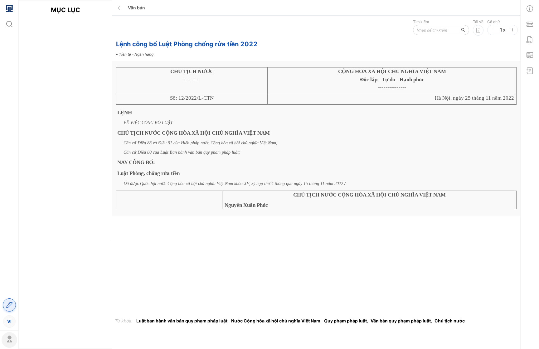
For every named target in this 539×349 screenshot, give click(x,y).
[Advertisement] (65, 136)
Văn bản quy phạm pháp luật (401, 320)
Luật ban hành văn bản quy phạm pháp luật (181, 320)
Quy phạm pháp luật (345, 320)
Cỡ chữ (493, 21)
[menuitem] (9, 8)
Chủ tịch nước (450, 320)
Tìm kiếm (421, 21)
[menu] (9, 164)
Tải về (478, 21)
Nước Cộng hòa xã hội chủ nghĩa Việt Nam (275, 320)
